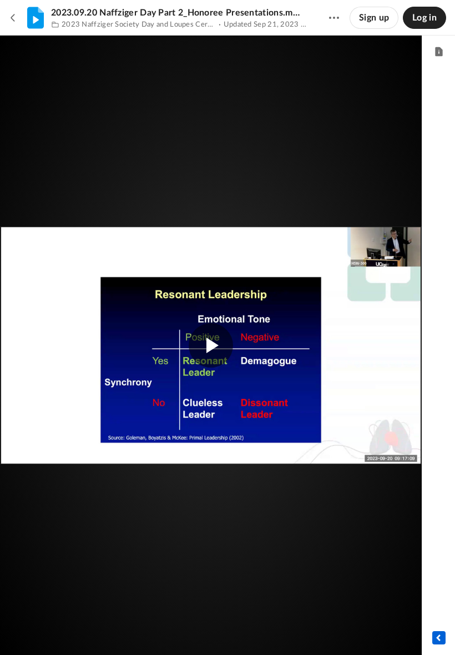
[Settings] (380, 630)
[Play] (41, 630)
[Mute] (358, 630)
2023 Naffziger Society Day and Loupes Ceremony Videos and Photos (139, 24)
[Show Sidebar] (439, 637)
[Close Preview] (13, 18)
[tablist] (438, 52)
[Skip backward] (73, 630)
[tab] (438, 52)
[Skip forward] (93, 630)
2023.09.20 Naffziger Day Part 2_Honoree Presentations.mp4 (176, 12)
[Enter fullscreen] (368, 268)
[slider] (211, 607)
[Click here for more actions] (334, 18)
